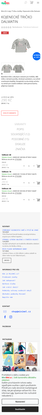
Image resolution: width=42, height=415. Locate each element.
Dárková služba (8, 284)
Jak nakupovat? (8, 280)
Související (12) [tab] (20, 134)
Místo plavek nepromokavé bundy (14, 249)
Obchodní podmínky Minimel (14, 294)
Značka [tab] (20, 149)
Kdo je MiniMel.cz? (10, 274)
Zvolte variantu (9, 113)
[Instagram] (10, 317)
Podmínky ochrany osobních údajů (16, 290)
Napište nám (7, 297)
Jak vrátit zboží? (10, 287)
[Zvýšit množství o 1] (24, 165)
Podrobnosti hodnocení (30, 27)
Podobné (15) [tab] (20, 139)
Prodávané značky (9, 277)
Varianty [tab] (20, 124)
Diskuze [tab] (20, 144)
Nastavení (20, 401)
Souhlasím (20, 409)
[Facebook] (5, 317)
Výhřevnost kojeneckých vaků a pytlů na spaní (20, 230)
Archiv (6, 260)
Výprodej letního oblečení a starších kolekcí (20, 239)
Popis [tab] (20, 129)
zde (12, 393)
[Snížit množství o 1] (33, 165)
